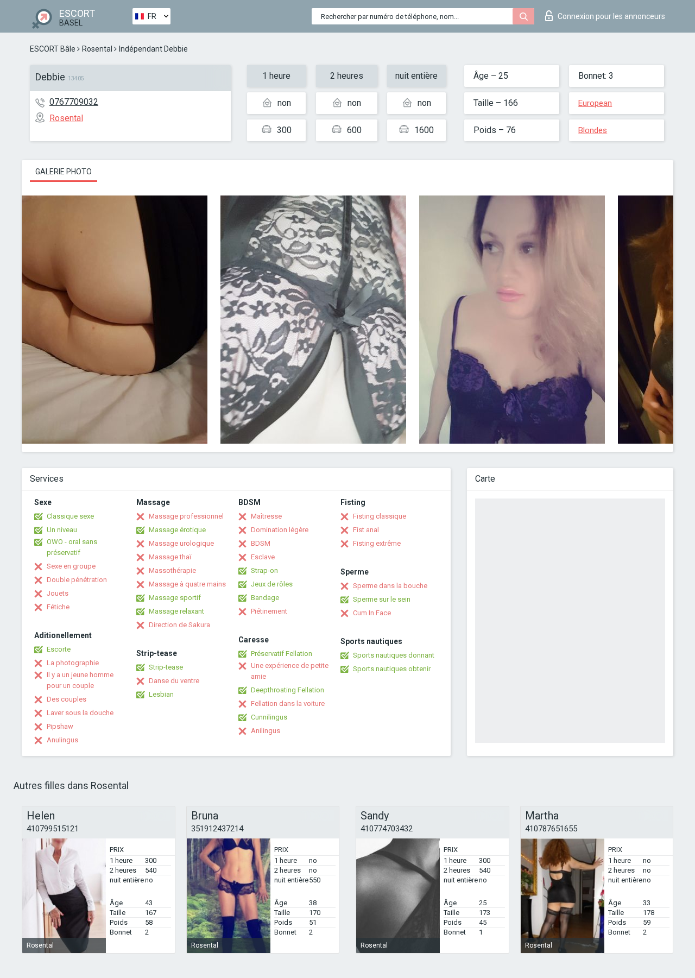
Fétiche (58, 607)
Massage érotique (177, 530)
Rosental (97, 49)
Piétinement (269, 611)
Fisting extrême (377, 543)
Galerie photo (63, 171)
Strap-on (264, 570)
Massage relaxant (176, 611)
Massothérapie (172, 570)
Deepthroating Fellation (287, 690)
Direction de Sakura (179, 625)
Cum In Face (372, 613)
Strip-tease (166, 667)
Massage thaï (170, 557)
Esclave (263, 557)
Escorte (59, 649)
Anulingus (62, 740)
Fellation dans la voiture (288, 703)
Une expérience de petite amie (289, 670)
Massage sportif (175, 598)
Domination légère (279, 530)
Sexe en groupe (71, 566)
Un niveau (62, 530)
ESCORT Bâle (52, 49)
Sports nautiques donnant (393, 655)
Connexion (611, 16)
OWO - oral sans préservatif (72, 547)
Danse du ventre (174, 681)
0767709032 (73, 102)
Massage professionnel (186, 516)
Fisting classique (379, 516)
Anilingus (265, 731)
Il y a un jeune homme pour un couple (80, 680)
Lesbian (161, 694)
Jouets (57, 593)
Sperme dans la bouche (390, 586)
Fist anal (366, 530)
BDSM (260, 543)
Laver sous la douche (80, 713)
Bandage (265, 598)
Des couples (66, 699)
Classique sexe (70, 516)
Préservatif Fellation (281, 653)
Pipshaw (60, 726)
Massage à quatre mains (187, 584)
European (595, 103)
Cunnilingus (269, 717)
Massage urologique (181, 543)
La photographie (73, 663)
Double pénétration (77, 580)
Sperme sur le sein (381, 599)
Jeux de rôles (272, 584)
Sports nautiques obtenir (392, 669)
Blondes (592, 130)
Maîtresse (266, 516)
